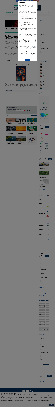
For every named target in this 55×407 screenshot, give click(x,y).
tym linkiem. (26, 16)
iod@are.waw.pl (33, 46)
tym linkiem (24, 27)
